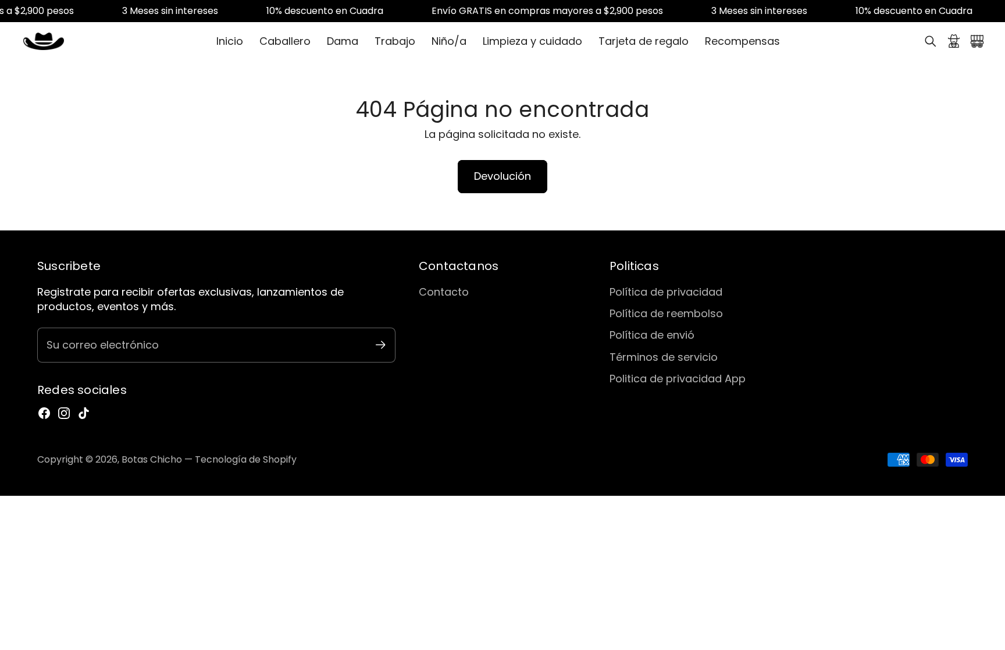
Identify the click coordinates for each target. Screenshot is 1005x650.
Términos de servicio (664, 357)
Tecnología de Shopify (246, 459)
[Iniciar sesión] (953, 41)
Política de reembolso (666, 313)
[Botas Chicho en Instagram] (64, 413)
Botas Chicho (152, 459)
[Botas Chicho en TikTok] (84, 413)
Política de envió (652, 335)
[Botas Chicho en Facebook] (44, 413)
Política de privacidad (666, 292)
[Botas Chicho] (43, 41)
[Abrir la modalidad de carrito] (977, 41)
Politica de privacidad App (678, 378)
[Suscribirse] (380, 344)
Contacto (444, 292)
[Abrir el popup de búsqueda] (930, 41)
